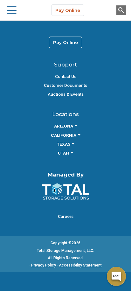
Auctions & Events (66, 94)
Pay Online (67, 10)
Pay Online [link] (65, 42)
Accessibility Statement (80, 265)
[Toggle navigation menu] (12, 10)
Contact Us (65, 76)
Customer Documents (65, 85)
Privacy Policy (43, 265)
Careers (65, 216)
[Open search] (121, 10)
